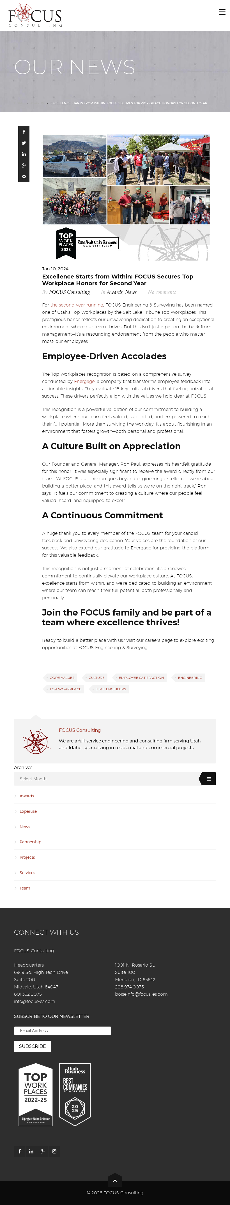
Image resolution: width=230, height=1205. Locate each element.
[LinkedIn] (31, 1151)
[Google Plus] (42, 1151)
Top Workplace (65, 689)
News (131, 292)
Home (19, 103)
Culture (97, 677)
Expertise (28, 811)
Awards (37, 103)
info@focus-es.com (34, 1001)
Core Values (62, 677)
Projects (27, 857)
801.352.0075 (28, 994)
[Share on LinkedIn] (23, 154)
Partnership (30, 841)
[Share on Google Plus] (23, 165)
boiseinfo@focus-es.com (141, 994)
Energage (84, 381)
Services (27, 872)
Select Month (33, 778)
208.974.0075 (129, 987)
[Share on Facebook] (23, 131)
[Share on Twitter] (23, 142)
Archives (23, 767)
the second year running (76, 305)
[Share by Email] (23, 176)
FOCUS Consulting (69, 292)
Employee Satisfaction (141, 677)
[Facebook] (19, 1151)
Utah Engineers (111, 689)
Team (25, 888)
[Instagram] (54, 1151)
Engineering (190, 677)
